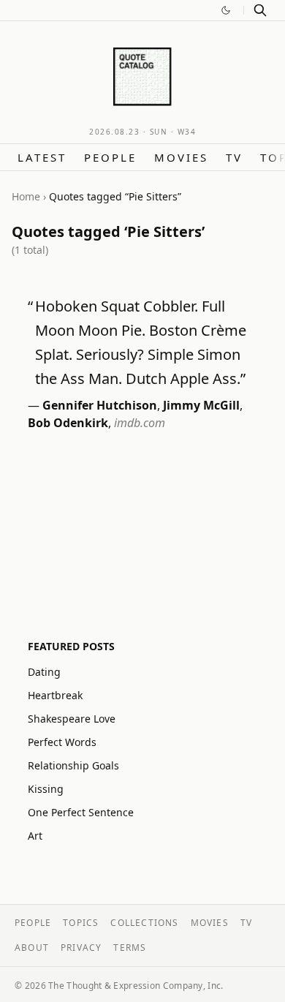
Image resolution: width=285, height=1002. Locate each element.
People (110, 157)
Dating (44, 672)
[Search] (260, 10)
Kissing (46, 789)
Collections (144, 922)
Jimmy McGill (201, 405)
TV (234, 157)
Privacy (81, 947)
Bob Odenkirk (68, 423)
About (32, 947)
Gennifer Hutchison (99, 405)
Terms (129, 947)
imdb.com (139, 423)
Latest (42, 157)
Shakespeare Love (71, 719)
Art (35, 836)
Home (26, 196)
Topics (81, 922)
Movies (181, 157)
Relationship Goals (73, 765)
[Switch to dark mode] (226, 10)
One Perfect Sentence (81, 812)
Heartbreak (55, 695)
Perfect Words (62, 742)
